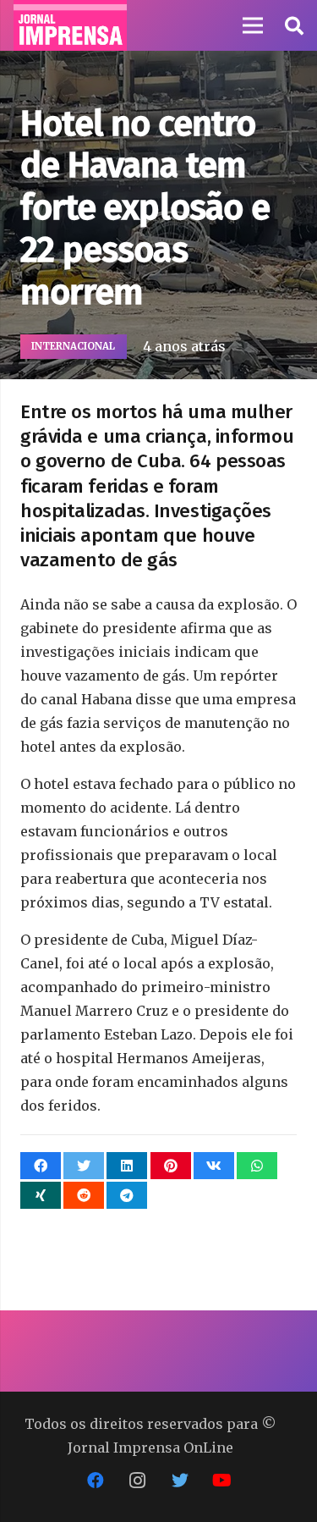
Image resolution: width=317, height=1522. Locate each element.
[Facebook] (95, 1480)
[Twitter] (180, 1480)
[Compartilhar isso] (40, 1165)
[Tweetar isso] (83, 1165)
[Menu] (253, 25)
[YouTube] (222, 1480)
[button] (293, 25)
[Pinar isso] (170, 1165)
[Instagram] (138, 1480)
